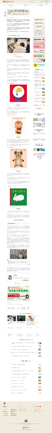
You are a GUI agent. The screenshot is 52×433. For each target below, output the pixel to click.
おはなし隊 (37, 33)
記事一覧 (10, 7)
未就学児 (40, 32)
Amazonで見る (18, 105)
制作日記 (37, 34)
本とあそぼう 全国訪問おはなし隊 (23, 410)
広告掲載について (36, 410)
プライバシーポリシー (41, 410)
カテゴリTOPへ (18, 308)
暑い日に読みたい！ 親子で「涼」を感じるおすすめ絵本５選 (23, 308)
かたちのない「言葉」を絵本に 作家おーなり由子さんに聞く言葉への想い (13, 308)
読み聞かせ (41, 33)
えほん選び (13, 7)
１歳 (9, 304)
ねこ (43, 32)
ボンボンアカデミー (21, 406)
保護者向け (47, 3)
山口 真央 (13, 17)
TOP (7, 7)
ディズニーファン (21, 407)
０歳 (7, 304)
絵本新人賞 (41, 5)
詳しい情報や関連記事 (25, 280)
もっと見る (39, 108)
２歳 (11, 304)
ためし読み (26, 5)
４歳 (15, 304)
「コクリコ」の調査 (19, 20)
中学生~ (44, 3)
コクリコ (39, 159)
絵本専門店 (36, 32)
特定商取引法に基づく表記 (37, 411)
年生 (25, 3)
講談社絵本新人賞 (41, 34)
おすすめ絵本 (11, 5)
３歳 (13, 304)
